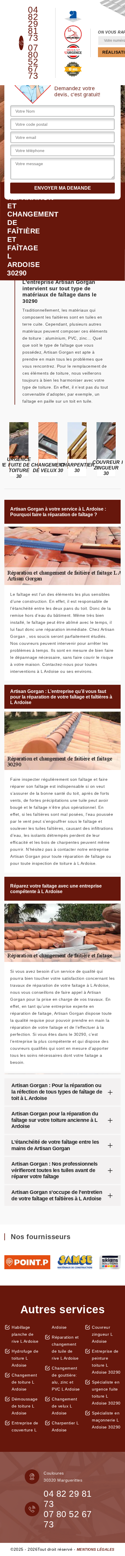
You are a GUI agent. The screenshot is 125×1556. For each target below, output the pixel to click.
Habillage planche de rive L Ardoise (25, 1334)
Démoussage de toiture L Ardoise (25, 1406)
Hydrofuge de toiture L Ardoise (25, 1358)
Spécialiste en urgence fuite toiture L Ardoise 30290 (106, 1392)
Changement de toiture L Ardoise (24, 1382)
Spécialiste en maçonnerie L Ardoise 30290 (106, 1420)
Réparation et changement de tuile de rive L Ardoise (65, 1348)
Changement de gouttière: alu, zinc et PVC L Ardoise (66, 1378)
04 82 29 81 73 (33, 23)
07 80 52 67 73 (33, 61)
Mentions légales (96, 1550)
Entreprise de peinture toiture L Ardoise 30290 (106, 1362)
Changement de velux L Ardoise (64, 1406)
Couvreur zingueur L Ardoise (102, 1334)
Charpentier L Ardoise (65, 1426)
